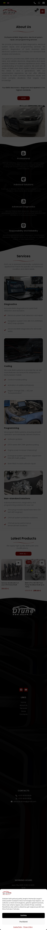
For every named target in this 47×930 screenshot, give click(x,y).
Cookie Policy (17, 927)
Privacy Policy (28, 927)
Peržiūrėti (24, 922)
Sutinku (23, 915)
